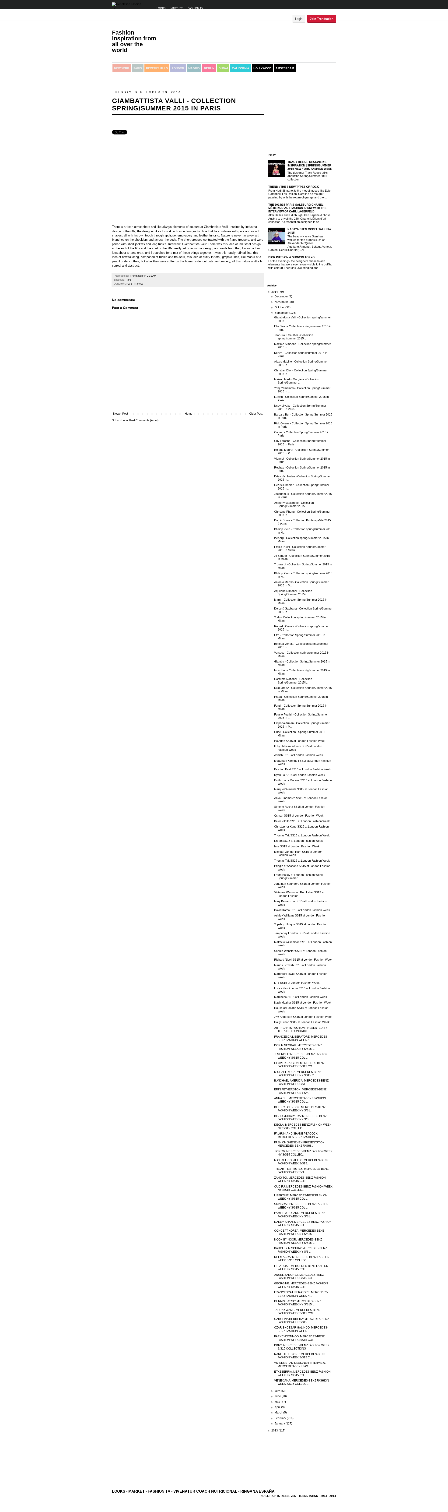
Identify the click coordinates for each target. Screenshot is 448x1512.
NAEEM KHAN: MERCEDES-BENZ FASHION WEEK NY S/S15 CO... (303, 1223)
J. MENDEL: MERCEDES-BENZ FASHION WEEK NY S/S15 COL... (301, 1056)
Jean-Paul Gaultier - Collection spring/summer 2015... (293, 337)
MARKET (136, 1491)
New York (121, 68)
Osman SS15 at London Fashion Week (298, 815)
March (279, 1412)
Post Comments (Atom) (143, 420)
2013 (275, 1430)
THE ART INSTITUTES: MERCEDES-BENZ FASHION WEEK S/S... (301, 1170)
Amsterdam (285, 68)
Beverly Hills (157, 68)
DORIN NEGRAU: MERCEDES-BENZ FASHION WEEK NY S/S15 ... (298, 1047)
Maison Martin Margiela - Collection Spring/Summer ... (296, 381)
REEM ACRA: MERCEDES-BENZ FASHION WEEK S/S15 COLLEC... (301, 1258)
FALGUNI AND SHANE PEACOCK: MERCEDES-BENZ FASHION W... (297, 1135)
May (278, 1401)
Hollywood (262, 68)
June (278, 1396)
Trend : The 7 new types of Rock (293, 186)
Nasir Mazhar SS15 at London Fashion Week (302, 1002)
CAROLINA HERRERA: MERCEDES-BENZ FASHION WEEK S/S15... (301, 1320)
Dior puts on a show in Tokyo (291, 257)
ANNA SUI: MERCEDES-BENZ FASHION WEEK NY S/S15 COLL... (300, 1100)
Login (298, 19)
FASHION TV (195, 8)
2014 (275, 291)
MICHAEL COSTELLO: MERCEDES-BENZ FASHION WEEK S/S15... (301, 1162)
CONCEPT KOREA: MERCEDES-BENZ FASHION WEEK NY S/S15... (299, 1232)
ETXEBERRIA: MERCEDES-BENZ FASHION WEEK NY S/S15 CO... (302, 1373)
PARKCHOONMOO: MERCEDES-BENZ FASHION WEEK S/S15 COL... (299, 1338)
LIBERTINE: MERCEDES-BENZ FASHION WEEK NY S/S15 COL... (300, 1197)
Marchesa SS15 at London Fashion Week (300, 997)
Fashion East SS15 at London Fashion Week (302, 769)
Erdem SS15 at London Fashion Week (298, 840)
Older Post (255, 413)
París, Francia (134, 283)
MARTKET (177, 8)
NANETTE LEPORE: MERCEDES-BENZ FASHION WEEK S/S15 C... (299, 1356)
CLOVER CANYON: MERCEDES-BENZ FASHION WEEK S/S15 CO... (299, 1064)
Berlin (209, 68)
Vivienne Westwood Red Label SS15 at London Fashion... (299, 894)
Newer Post (120, 413)
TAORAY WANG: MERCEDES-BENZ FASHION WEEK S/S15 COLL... (297, 1311)
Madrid (194, 68)
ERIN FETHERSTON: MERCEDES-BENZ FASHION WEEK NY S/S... (300, 1091)
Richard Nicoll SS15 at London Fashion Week (303, 959)
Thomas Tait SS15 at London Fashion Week (302, 835)
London (178, 68)
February (281, 1418)
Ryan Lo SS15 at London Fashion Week (299, 775)
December (282, 296)
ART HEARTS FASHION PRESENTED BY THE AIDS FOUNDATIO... (300, 1029)
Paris (137, 68)
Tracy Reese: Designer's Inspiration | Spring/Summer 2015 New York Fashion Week (309, 165)
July (277, 1390)
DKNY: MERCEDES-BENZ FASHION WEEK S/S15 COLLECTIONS (301, 1347)
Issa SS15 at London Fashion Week (296, 846)
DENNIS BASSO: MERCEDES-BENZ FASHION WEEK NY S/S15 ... (297, 1303)
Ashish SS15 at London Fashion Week (298, 755)
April (278, 1407)
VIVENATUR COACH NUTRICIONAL (205, 1491)
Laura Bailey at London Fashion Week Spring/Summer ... (298, 876)
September (282, 312)
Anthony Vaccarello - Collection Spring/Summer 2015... (294, 504)
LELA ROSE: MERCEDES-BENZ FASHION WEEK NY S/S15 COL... (301, 1267)
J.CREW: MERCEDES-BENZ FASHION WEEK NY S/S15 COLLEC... (303, 1153)
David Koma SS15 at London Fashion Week (302, 910)
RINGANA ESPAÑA (257, 1491)
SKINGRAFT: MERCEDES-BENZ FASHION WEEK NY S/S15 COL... (301, 1205)
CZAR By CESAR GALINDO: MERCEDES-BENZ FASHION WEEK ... (301, 1329)
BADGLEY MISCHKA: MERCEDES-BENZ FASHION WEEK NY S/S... (300, 1250)
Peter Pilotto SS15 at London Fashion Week (302, 821)
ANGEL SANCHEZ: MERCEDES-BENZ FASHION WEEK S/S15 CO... (299, 1276)
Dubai (223, 68)
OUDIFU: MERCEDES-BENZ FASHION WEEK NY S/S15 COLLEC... (303, 1188)
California (240, 68)
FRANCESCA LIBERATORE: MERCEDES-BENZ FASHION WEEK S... (301, 1038)
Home (188, 413)
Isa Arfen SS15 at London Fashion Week (299, 741)
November (282, 301)
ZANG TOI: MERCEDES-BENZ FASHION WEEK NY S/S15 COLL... (300, 1179)
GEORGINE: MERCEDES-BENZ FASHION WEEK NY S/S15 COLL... (301, 1285)
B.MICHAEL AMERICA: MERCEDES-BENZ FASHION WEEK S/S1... (301, 1082)
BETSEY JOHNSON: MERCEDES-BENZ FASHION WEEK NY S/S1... (300, 1109)
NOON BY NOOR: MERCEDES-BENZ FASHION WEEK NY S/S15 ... (298, 1241)
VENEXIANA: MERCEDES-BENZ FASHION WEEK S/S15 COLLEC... (301, 1382)
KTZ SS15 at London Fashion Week (296, 982)
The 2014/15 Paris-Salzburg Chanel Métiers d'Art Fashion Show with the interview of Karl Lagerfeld (297, 208)
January (280, 1423)
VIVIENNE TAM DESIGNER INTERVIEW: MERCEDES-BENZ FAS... (300, 1364)
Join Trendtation (321, 19)
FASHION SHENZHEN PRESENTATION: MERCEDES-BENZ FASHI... (299, 1144)
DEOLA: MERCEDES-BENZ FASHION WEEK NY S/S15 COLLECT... (302, 1126)
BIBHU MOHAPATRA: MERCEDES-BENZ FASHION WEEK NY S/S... (300, 1117)
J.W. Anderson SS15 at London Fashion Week (303, 1017)
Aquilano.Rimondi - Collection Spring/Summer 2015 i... (293, 592)
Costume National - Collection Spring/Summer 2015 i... (293, 680)
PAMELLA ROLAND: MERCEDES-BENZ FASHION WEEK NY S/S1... (299, 1214)
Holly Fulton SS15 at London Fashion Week (301, 1022)
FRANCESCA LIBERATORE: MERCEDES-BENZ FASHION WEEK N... (301, 1294)
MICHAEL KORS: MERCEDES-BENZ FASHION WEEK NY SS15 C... (297, 1073)
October (280, 307)
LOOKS (161, 8)
